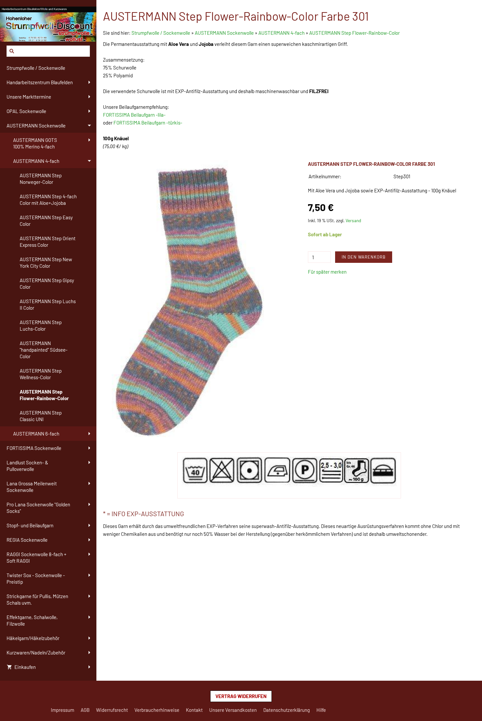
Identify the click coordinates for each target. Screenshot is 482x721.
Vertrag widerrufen (241, 696)
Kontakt (194, 710)
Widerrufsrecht (112, 710)
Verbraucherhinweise (156, 710)
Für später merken (327, 272)
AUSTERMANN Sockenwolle (224, 33)
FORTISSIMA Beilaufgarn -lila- (134, 115)
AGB (85, 710)
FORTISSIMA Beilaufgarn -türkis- (147, 123)
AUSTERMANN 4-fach (281, 33)
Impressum (62, 710)
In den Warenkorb (364, 257)
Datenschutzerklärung (286, 710)
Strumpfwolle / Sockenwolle (161, 33)
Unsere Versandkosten (233, 710)
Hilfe (321, 710)
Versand (353, 220)
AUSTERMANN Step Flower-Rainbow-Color (354, 33)
